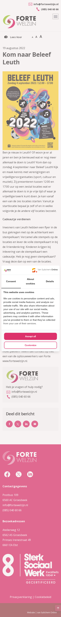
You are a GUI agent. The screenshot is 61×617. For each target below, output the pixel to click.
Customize (30, 345)
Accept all (30, 336)
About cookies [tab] (30, 281)
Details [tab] (50, 281)
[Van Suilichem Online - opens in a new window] (45, 270)
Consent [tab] (11, 281)
